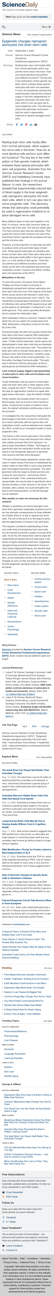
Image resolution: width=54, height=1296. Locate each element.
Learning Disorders (13, 1058)
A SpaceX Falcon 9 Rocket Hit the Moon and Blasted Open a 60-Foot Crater (24, 933)
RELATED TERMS (38, 573)
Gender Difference (12, 604)
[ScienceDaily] (20, 4)
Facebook (11, 1217)
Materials (6, 649)
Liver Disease (11, 1040)
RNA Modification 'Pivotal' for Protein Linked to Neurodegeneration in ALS (27, 851)
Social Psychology (13, 628)
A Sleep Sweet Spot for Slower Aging (22, 1009)
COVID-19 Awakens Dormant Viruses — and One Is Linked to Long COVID (26, 1155)
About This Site (9, 1258)
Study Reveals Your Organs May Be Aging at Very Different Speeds (26, 948)
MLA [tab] (25, 726)
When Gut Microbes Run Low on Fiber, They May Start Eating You (26, 1162)
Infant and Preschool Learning (12, 613)
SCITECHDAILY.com (22, 924)
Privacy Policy (10, 1262)
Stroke (10, 597)
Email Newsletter (14, 1192)
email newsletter (39, 16)
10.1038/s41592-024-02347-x (26, 714)
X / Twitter (11, 1221)
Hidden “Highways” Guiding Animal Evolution (26, 978)
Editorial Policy (27, 1262)
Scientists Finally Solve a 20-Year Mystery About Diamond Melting (26, 956)
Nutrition (38, 596)
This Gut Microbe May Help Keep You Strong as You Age (27, 1148)
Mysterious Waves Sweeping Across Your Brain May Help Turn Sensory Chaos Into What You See (27, 1122)
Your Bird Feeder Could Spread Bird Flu (23, 1000)
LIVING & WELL (8, 1062)
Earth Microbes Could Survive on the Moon (25, 983)
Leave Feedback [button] (14, 1245)
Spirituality (12, 634)
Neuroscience (14, 621)
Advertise (45, 1258)
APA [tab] (34, 726)
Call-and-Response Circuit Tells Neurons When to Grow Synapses (27, 902)
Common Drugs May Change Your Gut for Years (27, 996)
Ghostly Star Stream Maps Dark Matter (23, 1005)
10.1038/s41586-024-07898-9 (20, 694)
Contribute (32, 1258)
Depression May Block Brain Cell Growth (24, 987)
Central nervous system (42, 580)
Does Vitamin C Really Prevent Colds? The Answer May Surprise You (23, 941)
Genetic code (40, 610)
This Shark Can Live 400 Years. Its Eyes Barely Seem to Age (27, 1110)
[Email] (35, 124)
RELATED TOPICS (11, 573)
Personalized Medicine (15, 1031)
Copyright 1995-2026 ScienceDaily (21, 1266)
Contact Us (11, 1250)
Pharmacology (11, 1035)
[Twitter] (21, 124)
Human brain (40, 586)
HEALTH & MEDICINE (10, 1027)
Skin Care (9, 1071)
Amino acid (40, 615)
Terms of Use (44, 1262)
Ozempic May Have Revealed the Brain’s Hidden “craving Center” (24, 1130)
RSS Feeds (12, 1196)
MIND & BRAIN (8, 1044)
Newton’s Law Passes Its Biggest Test (22, 992)
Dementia (9, 1049)
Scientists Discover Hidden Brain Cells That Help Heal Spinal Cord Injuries (25, 797)
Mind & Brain (10, 579)
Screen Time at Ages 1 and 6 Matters (22, 1013)
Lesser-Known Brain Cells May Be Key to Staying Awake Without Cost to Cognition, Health (24, 824)
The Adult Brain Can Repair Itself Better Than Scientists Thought (25, 771)
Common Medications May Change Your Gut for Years (27, 1103)
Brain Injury (13, 585)
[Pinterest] (26, 124)
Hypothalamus (41, 601)
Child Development (14, 591)
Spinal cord (40, 591)
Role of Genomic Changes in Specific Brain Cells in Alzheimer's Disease (24, 876)
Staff (22, 1258)
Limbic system (41, 606)
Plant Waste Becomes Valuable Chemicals (25, 974)
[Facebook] (17, 124)
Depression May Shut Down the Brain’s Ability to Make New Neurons (28, 1096)
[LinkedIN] (31, 124)
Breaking (7, 967)
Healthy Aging (11, 1076)
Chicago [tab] (45, 726)
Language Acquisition (15, 1053)
